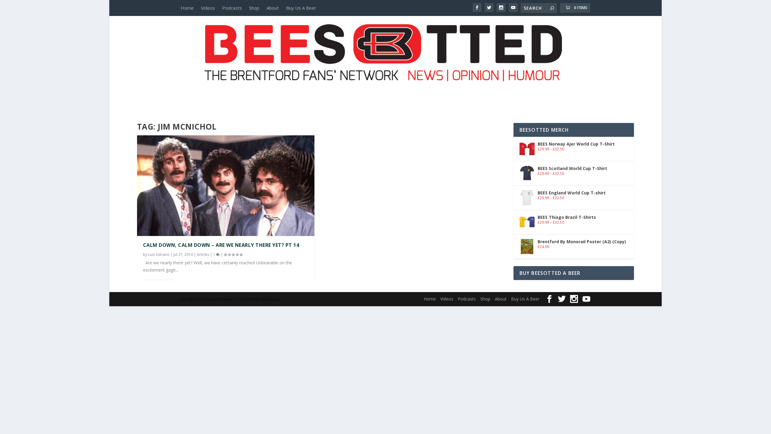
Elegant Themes (219, 299)
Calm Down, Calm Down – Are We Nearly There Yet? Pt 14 (221, 245)
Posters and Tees (385, 92)
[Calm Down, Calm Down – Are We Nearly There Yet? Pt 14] (225, 185)
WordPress (271, 299)
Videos (208, 8)
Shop (254, 8)
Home (187, 8)
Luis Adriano (159, 254)
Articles (203, 254)
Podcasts (232, 8)
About (273, 8)
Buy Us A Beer (301, 8)
